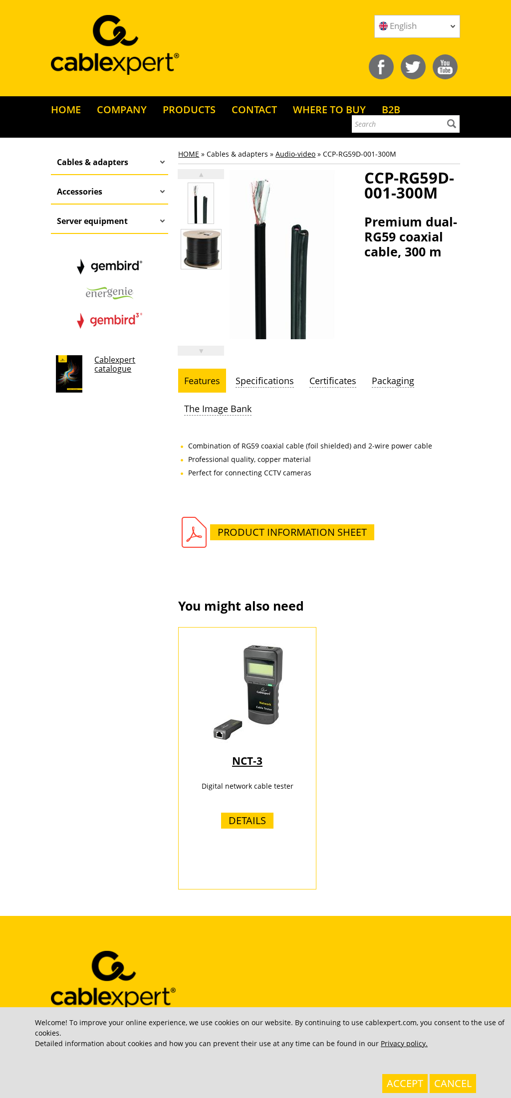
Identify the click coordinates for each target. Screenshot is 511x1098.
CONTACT (254, 109)
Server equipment (92, 221)
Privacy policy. (404, 1043)
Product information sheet (292, 532)
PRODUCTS (189, 109)
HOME (66, 109)
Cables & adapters (92, 162)
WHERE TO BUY (329, 109)
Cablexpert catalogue (114, 364)
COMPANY (122, 109)
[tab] (202, 381)
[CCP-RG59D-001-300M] (201, 203)
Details (247, 820)
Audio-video (295, 154)
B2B (391, 109)
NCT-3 (247, 761)
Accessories (79, 191)
